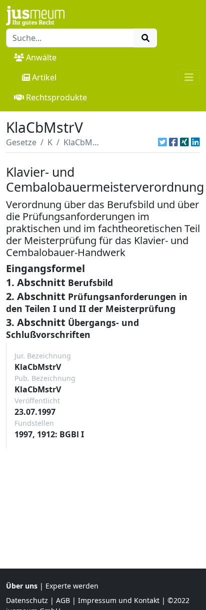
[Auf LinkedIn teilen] (195, 142)
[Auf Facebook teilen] (173, 142)
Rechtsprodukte (56, 97)
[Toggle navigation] (189, 77)
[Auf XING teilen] (184, 142)
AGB (63, 600)
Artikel (44, 77)
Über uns (22, 586)
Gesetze (21, 142)
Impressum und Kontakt (119, 600)
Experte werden (72, 586)
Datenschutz (27, 600)
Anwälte (41, 57)
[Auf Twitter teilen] (162, 142)
